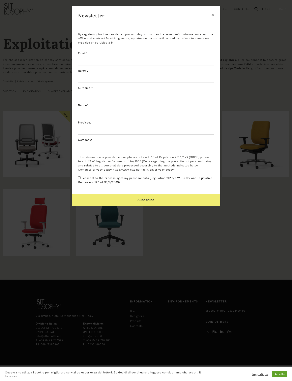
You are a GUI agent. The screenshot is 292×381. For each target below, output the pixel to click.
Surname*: (85, 88)
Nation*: (83, 105)
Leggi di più (260, 374)
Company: (85, 140)
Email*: (83, 53)
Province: (84, 122)
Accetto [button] (280, 374)
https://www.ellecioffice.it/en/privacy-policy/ (144, 169)
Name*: (83, 70)
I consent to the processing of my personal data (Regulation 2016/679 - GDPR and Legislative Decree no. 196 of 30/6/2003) (145, 180)
